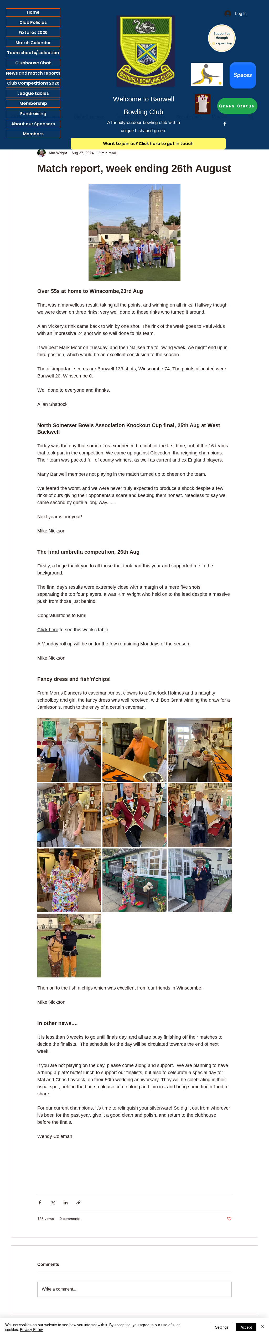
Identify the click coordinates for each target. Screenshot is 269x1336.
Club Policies (33, 22)
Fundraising (33, 114)
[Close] (263, 1327)
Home (33, 12)
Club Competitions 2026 (33, 83)
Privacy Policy (31, 1329)
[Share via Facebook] (39, 1202)
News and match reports (33, 73)
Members (33, 134)
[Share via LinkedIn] (65, 1202)
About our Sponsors (33, 124)
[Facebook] (224, 123)
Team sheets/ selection (33, 53)
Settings (222, 1327)
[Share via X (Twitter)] (52, 1202)
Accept (246, 1327)
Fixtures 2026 (33, 32)
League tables (33, 93)
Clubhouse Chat (33, 63)
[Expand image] (69, 750)
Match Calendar (33, 43)
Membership (33, 103)
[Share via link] (78, 1202)
